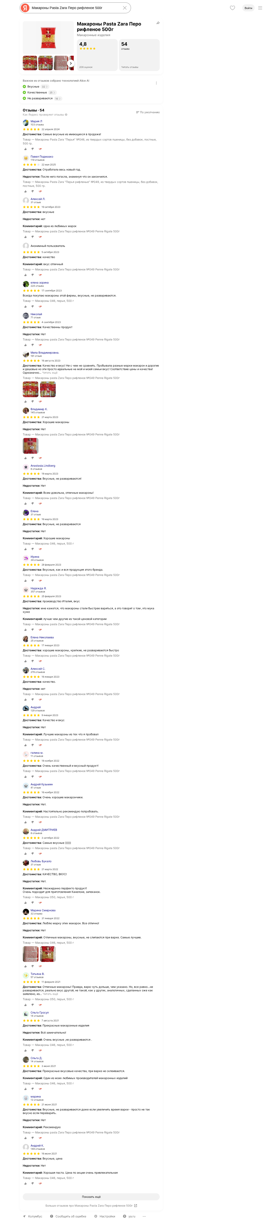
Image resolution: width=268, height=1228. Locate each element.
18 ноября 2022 (50, 760)
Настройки (107, 1216)
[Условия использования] (156, 83)
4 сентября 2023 (51, 322)
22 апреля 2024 (51, 129)
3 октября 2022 (50, 837)
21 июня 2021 (49, 1104)
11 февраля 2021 (51, 981)
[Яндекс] (25, 8)
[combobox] (74, 8)
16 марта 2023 (50, 519)
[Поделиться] (158, 22)
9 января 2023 (50, 715)
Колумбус (35, 1216)
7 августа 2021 (50, 1020)
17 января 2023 (50, 645)
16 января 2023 (50, 676)
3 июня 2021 (49, 1066)
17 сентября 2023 (52, 290)
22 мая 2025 (49, 164)
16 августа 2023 (51, 360)
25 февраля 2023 (51, 596)
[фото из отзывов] (30, 389)
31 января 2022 (50, 918)
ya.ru (132, 1216)
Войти (248, 8)
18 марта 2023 (50, 473)
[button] (30, 63)
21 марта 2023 (50, 417)
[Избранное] (232, 8)
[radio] (25, 149)
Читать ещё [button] (49, 372)
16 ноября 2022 (50, 792)
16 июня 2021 (49, 1153)
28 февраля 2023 (51, 564)
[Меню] (260, 8)
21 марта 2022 (50, 869)
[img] (31, 129)
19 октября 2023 (51, 206)
